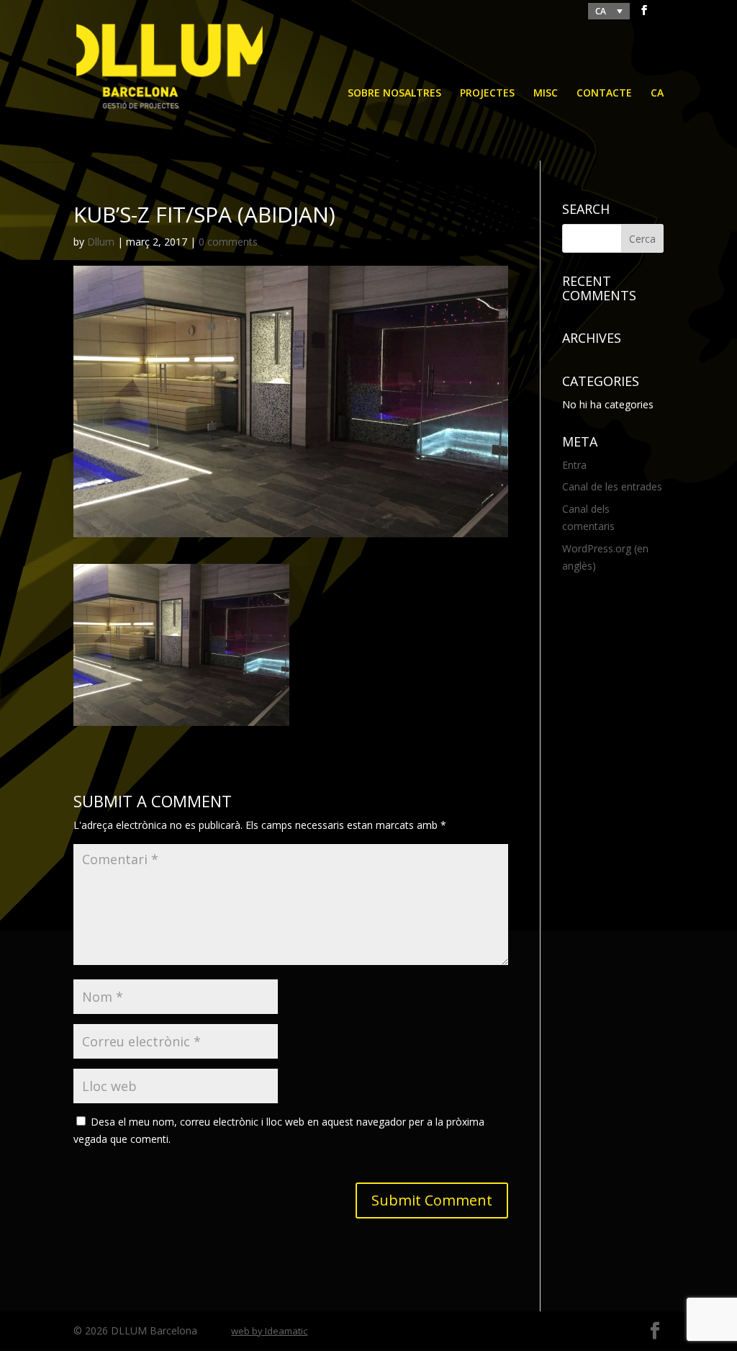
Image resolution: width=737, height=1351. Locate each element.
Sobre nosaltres (394, 93)
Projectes (487, 93)
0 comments (228, 241)
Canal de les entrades (612, 486)
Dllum (100, 241)
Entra (574, 465)
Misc (545, 93)
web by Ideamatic (269, 1330)
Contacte (604, 93)
